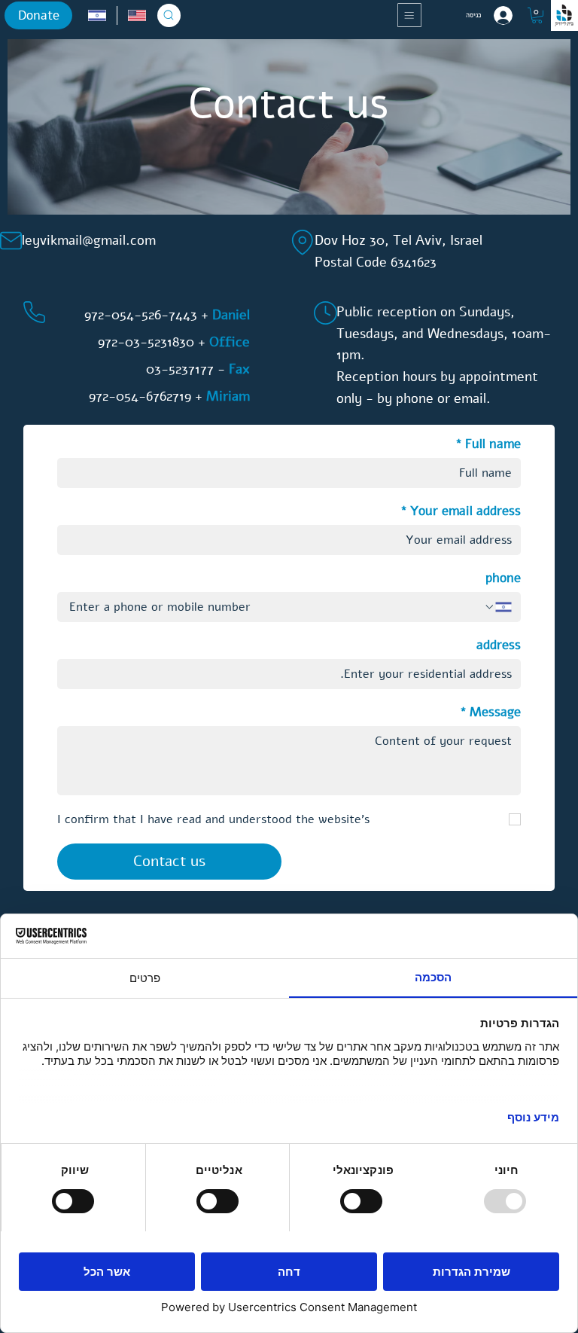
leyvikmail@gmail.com (89, 240)
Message (490, 712)
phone (503, 578)
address (498, 645)
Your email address (460, 511)
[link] (537, 15)
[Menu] (410, 15)
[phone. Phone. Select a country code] (497, 607)
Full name (488, 444)
